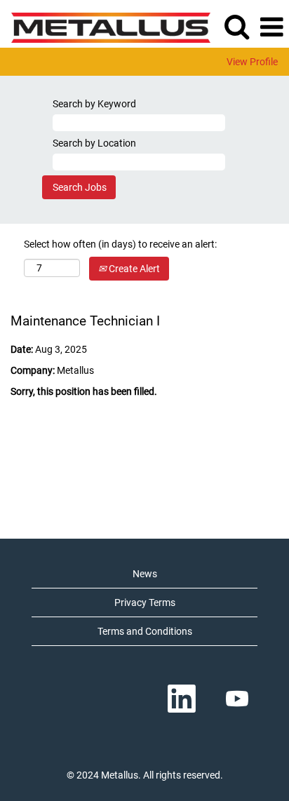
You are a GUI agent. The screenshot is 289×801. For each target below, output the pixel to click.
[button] (271, 27)
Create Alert (133, 268)
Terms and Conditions (145, 631)
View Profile (252, 61)
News (145, 573)
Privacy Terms (144, 602)
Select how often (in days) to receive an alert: (120, 244)
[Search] (236, 26)
